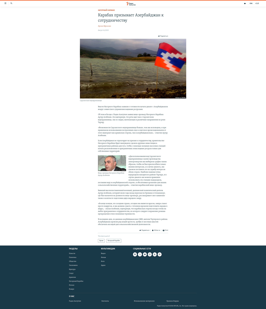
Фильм (103, 257)
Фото (103, 261)
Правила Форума (172, 301)
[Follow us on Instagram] (150, 254)
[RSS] (155, 254)
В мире (71, 289)
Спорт (71, 273)
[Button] (163, 36)
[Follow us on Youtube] (145, 254)
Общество (72, 261)
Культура (72, 269)
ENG (251, 3)
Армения (72, 277)
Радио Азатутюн (75, 301)
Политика (72, 257)
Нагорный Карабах (106, 10)
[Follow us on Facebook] (135, 254)
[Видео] (245, 3)
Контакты (105, 301)
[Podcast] (160, 254)
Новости (72, 253)
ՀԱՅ (257, 3)
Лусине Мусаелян (104, 26)
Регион (71, 285)
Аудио (103, 265)
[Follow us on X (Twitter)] (140, 254)
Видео (103, 253)
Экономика (73, 265)
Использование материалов (144, 301)
